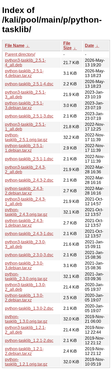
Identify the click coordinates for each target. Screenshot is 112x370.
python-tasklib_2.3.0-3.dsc (29, 255)
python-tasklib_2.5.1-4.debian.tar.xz (24, 73)
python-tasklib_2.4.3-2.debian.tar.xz (24, 190)
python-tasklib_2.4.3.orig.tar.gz (26, 212)
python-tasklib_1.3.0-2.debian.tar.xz (24, 297)
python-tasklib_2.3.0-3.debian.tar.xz (24, 265)
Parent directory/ (20, 54)
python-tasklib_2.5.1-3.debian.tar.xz (24, 105)
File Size (67, 45)
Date (89, 45)
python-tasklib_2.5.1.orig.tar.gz (26, 137)
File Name (14, 45)
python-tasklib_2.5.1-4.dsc (29, 84)
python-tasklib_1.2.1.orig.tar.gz (26, 361)
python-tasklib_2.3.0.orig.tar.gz (26, 276)
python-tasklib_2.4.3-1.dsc (29, 233)
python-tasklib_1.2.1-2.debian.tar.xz (24, 351)
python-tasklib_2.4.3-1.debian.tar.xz (24, 223)
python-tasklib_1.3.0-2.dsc (29, 308)
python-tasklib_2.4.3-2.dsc (29, 180)
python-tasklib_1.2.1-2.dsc (29, 340)
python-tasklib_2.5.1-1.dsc (29, 159)
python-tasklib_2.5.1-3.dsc (29, 116)
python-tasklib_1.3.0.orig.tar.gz (26, 319)
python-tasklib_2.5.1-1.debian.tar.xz (24, 148)
